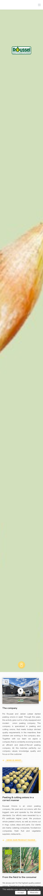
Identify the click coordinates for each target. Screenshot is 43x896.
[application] (20, 691)
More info (34, 892)
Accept (20, 892)
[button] (21, 691)
